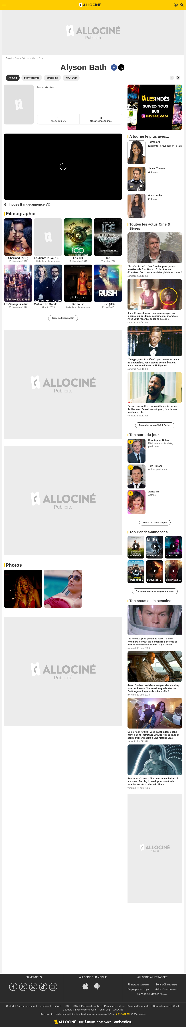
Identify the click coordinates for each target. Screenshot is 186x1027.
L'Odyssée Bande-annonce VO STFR (155, 580)
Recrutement (44, 1006)
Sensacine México (148, 993)
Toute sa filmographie (63, 318)
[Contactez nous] (53, 987)
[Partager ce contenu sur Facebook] (114, 67)
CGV (75, 1006)
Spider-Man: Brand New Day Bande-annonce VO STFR (174, 580)
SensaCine (162, 984)
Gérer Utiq (105, 1009)
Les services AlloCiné (85, 1009)
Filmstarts (134, 984)
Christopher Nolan (158, 440)
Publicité (58, 1006)
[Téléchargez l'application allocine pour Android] (98, 985)
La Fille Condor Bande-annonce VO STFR (174, 555)
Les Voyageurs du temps (18, 304)
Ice (108, 257)
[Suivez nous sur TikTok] (43, 987)
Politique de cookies (91, 1006)
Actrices (25, 58)
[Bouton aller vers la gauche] (172, 78)
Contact (10, 1006)
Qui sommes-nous (26, 1006)
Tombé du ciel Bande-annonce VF (136, 580)
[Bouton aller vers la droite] (178, 78)
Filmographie (20, 213)
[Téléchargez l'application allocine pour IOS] (87, 985)
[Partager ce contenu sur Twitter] (121, 67)
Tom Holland (155, 466)
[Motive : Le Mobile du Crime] (48, 283)
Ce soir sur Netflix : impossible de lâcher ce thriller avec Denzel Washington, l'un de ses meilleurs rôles (152, 409)
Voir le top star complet (155, 522)
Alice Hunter (155, 195)
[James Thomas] (136, 179)
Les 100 (78, 257)
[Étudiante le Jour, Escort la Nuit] (48, 237)
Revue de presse (161, 1006)
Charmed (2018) (18, 257)
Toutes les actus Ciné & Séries (155, 425)
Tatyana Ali (154, 141)
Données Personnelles (139, 1006)
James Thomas (156, 168)
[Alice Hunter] (136, 206)
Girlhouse (78, 304)
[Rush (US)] (108, 283)
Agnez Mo (153, 491)
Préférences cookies (114, 1006)
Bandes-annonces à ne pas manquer (155, 591)
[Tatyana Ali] (136, 152)
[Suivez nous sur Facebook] (13, 987)
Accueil (9, 58)
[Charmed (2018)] (18, 237)
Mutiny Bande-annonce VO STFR (155, 555)
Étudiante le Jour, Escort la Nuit (48, 257)
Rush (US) (108, 304)
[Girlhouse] (78, 283)
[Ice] (108, 237)
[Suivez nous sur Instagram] (33, 987)
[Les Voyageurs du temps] (18, 283)
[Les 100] (78, 237)
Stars (17, 58)
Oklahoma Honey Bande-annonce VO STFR (136, 555)
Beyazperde (135, 989)
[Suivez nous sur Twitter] (23, 987)
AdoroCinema (163, 989)
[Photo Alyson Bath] (23, 589)
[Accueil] (90, 5)
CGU (67, 1006)
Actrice (49, 87)
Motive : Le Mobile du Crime (48, 304)
